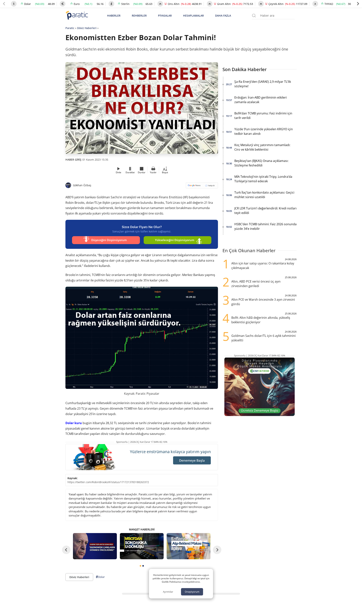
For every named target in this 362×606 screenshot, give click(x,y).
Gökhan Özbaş (82, 185)
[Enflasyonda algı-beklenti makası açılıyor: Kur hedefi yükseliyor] (188, 546)
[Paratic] (76, 15)
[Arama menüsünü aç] (254, 15)
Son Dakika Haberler (244, 69)
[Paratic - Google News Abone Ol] (202, 186)
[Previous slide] (4, 4)
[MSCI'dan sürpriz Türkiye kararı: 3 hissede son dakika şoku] (141, 546)
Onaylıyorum (192, 591)
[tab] (140, 566)
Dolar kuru (73, 423)
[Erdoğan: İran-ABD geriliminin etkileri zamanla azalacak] (95, 546)
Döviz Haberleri (87, 28)
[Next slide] (358, 4)
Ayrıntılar (168, 591)
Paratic (69, 28)
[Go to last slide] (66, 550)
